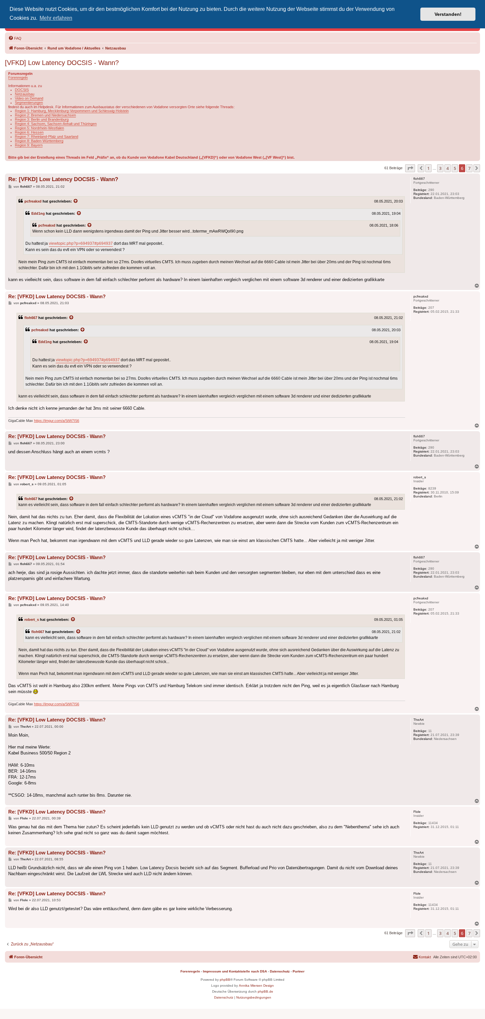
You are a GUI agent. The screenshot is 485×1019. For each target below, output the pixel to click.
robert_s (31, 619)
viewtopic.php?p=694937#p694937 (81, 243)
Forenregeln (18, 78)
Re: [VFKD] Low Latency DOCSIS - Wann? (63, 179)
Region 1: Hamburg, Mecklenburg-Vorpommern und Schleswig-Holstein (72, 111)
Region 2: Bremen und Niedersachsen (45, 115)
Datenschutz (280, 971)
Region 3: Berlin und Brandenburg (42, 119)
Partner (299, 971)
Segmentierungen (29, 103)
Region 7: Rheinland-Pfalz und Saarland (46, 137)
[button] (410, 168)
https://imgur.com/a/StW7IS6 (56, 421)
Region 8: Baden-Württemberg (39, 141)
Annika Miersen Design (256, 985)
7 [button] (469, 168)
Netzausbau (24, 94)
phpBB (225, 979)
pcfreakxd (33, 201)
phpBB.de (265, 991)
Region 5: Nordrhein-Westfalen (39, 128)
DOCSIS (22, 90)
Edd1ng (38, 213)
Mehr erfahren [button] (56, 18)
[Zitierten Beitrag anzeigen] (76, 201)
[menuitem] (14, 38)
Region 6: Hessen (29, 132)
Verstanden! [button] (448, 14)
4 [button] (447, 168)
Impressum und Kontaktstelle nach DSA (235, 971)
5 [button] (455, 168)
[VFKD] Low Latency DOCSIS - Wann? (62, 62)
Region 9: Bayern (29, 145)
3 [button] (440, 168)
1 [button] (428, 168)
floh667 (30, 318)
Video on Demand (29, 98)
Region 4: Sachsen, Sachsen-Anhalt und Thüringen (56, 124)
